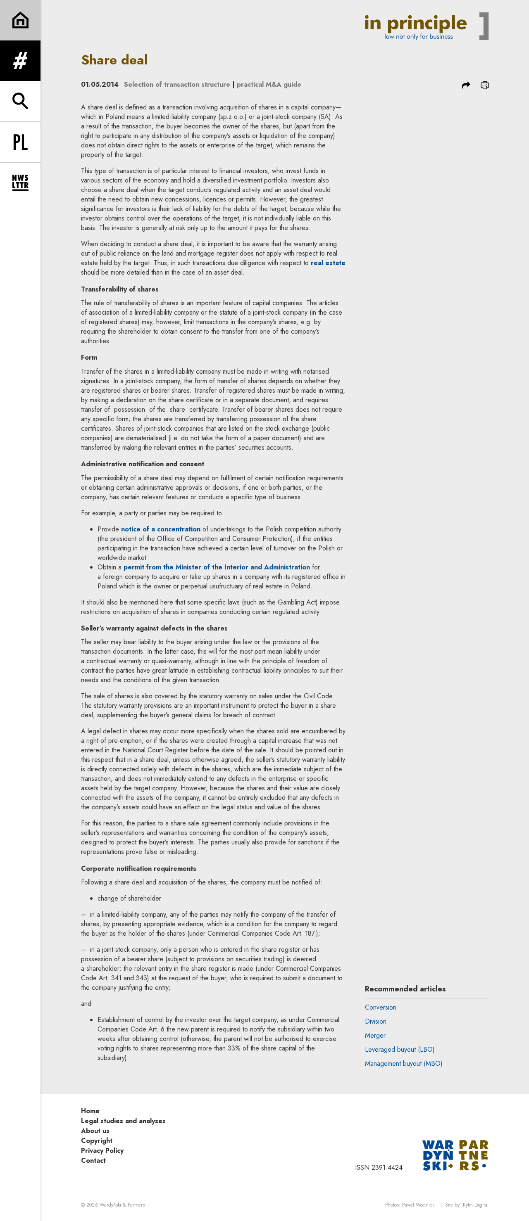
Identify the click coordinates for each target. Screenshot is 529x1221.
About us (95, 1131)
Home (90, 1111)
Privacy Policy (102, 1150)
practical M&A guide (269, 84)
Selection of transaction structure (177, 84)
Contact (93, 1160)
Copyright (96, 1140)
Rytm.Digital (475, 1205)
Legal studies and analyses (123, 1121)
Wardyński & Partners (122, 1205)
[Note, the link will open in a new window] (455, 1154)
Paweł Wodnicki (419, 1205)
